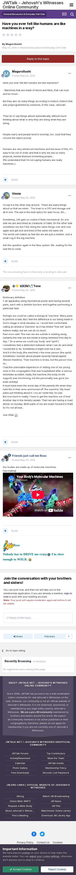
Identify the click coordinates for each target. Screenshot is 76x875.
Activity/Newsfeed (20, 758)
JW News (56, 801)
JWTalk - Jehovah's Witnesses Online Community (33, 5)
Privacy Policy (25, 842)
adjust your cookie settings (44, 856)
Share (19, 636)
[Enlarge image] (16, 414)
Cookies (58, 842)
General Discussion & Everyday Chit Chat (43, 47)
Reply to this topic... (20, 617)
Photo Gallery (20, 768)
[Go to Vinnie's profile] (6, 195)
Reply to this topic (38, 58)
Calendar (20, 763)
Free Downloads (20, 772)
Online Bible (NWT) (20, 801)
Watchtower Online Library (56, 810)
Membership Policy (55, 768)
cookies (25, 852)
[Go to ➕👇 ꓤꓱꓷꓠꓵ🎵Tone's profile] (6, 288)
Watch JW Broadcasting (56, 796)
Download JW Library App (56, 815)
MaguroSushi (14, 44)
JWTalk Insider (56, 763)
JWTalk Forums (20, 753)
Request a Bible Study (20, 806)
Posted (23, 75)
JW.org (20, 796)
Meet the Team (56, 758)
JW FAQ (56, 806)
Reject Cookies (57, 869)
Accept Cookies (22, 869)
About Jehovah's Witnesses (20, 810)
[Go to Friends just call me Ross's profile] (6, 458)
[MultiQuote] (5, 179)
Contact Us (43, 842)
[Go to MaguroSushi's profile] (6, 73)
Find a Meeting (20, 815)
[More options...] (69, 73)
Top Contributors (55, 753)
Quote (14, 179)
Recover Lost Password (56, 772)
